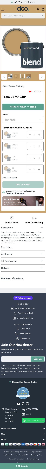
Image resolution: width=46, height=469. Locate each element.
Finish (5, 114)
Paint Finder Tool (25, 313)
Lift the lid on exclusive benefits (15, 204)
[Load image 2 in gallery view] (16, 76)
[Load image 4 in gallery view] (28, 76)
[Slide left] (4, 77)
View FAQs (25, 338)
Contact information (16, 459)
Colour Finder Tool (25, 318)
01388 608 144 (25, 333)
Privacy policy (36, 455)
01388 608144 (32, 409)
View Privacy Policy (10, 368)
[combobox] (23, 15)
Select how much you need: (17, 127)
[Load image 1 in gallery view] (10, 76)
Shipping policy (33, 459)
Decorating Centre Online (21, 452)
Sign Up (38, 359)
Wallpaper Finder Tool (25, 308)
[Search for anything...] (42, 15)
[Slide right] (42, 77)
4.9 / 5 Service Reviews (24, 2)
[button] (23, 466)
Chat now (25, 329)
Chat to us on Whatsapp (35, 420)
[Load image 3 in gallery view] (22, 76)
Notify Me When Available (23, 106)
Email (28, 414)
